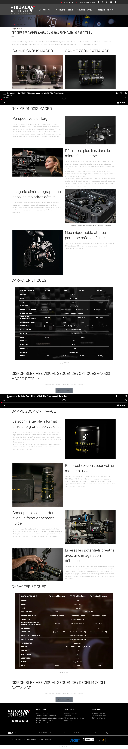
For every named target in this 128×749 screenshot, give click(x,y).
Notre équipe (100, 10)
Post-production (60, 10)
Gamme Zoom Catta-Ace (87, 51)
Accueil (13, 24)
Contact (110, 10)
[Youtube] (107, 2)
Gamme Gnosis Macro (32, 51)
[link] (40, 10)
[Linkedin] (115, 2)
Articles (90, 10)
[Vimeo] (111, 2)
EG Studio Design (68, 747)
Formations (81, 10)
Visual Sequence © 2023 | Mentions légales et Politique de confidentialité (31, 739)
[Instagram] (103, 2)
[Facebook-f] (98, 2)
